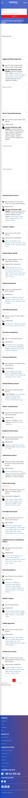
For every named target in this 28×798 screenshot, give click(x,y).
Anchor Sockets (16, 377)
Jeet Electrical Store (10, 310)
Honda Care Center (9, 651)
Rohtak (6, 25)
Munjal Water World (9, 253)
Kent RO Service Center (16, 269)
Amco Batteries (20, 394)
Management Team (6, 740)
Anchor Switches (10, 375)
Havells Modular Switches (12, 611)
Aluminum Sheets (18, 345)
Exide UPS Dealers (16, 243)
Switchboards (9, 345)
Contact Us (4, 766)
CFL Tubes (8, 448)
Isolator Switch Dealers (18, 559)
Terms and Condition (6, 750)
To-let (2, 724)
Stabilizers (17, 324)
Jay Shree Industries (10, 332)
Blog (2, 730)
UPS (12, 324)
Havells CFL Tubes (14, 615)
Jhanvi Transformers (10, 406)
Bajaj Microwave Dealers (17, 533)
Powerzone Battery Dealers (13, 588)
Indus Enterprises (8, 570)
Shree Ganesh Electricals (11, 113)
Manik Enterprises (9, 283)
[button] (13, 3)
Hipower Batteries (10, 371)
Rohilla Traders (8, 598)
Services (3, 743)
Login (25, 2)
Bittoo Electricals (8, 483)
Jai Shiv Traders (8, 227)
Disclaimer (4, 756)
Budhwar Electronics (10, 431)
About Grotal (4, 737)
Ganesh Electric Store (10, 195)
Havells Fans (15, 445)
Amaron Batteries (16, 301)
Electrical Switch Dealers (12, 556)
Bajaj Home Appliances (11, 525)
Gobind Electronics (9, 455)
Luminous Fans (15, 299)
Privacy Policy (5, 753)
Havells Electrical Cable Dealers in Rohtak (7, 28)
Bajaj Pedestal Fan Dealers (17, 643)
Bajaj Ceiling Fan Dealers (12, 637)
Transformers (15, 422)
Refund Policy (5, 763)
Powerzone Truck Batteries (13, 586)
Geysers (21, 445)
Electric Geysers (16, 505)
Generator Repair (15, 669)
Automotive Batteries (11, 297)
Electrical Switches (20, 325)
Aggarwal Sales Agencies (11, 59)
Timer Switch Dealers (11, 561)
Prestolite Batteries (10, 396)
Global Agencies (8, 623)
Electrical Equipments (11, 471)
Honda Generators (10, 667)
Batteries (22, 324)
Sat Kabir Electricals (9, 511)
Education (4, 721)
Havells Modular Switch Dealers (14, 77)
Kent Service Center (11, 271)
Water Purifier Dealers (11, 499)
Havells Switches (14, 348)
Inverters (7, 324)
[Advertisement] (14, 47)
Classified (3, 727)
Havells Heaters (14, 613)
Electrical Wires (9, 325)
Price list (3, 760)
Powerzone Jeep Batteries (12, 584)
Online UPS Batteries (11, 241)
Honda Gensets (14, 673)
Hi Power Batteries (9, 357)
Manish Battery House (10, 383)
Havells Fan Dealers (19, 75)
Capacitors (8, 445)
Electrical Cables (20, 447)
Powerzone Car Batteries (12, 582)
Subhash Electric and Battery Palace (13, 541)
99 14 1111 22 (12, 773)
